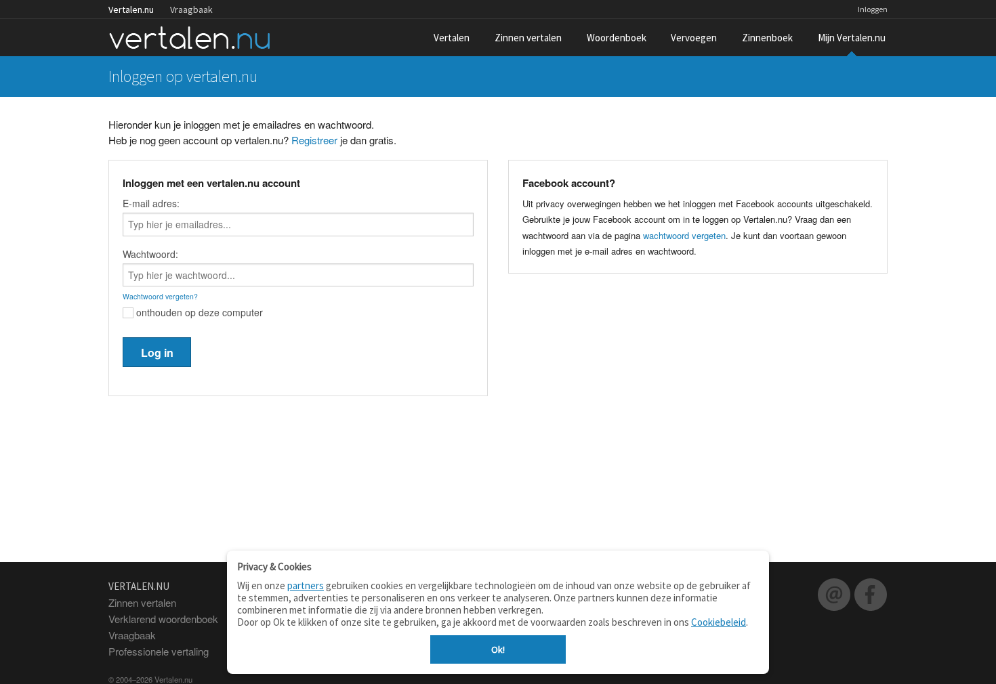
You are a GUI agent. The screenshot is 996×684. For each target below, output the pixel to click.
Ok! (498, 649)
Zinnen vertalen (528, 37)
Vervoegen (694, 37)
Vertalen (452, 37)
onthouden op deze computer (198, 312)
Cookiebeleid (718, 622)
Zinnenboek (767, 37)
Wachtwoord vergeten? (160, 296)
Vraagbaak (191, 9)
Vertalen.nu (131, 9)
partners (305, 585)
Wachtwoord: (150, 254)
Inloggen (873, 9)
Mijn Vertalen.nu (852, 37)
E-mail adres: (151, 203)
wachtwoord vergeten (684, 235)
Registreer (314, 140)
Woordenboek (616, 37)
